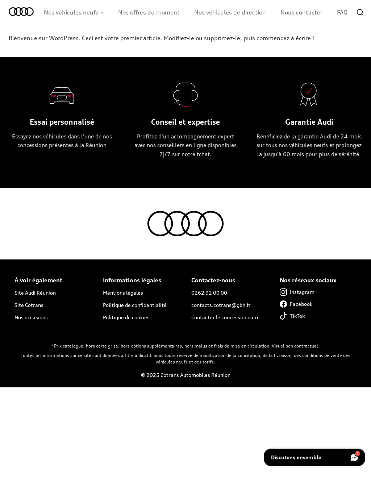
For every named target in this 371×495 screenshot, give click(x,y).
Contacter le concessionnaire (225, 317)
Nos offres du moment (149, 12)
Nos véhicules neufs (71, 12)
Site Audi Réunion (35, 293)
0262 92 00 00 (209, 293)
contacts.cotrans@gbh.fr (221, 305)
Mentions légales (123, 293)
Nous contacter (301, 12)
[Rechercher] (360, 12)
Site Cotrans (28, 305)
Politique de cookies (126, 317)
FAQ (342, 12)
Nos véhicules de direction (230, 12)
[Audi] (23, 12)
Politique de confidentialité (135, 305)
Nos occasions (31, 317)
